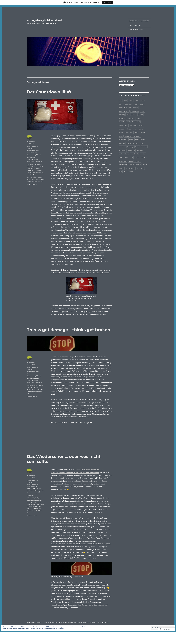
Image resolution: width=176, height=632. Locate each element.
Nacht (137, 139)
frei (128, 115)
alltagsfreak (31, 141)
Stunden (42, 179)
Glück (141, 125)
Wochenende (130, 168)
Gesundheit (38, 170)
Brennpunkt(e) (135, 25)
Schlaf (137, 147)
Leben (38, 504)
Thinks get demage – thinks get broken (68, 329)
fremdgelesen (40, 491)
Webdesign (31, 511)
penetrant (30, 177)
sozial (121, 154)
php (35, 506)
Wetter (138, 164)
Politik (135, 143)
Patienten (36, 175)
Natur (29, 391)
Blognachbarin (66, 599)
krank (34, 173)
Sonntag (140, 150)
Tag (120, 157)
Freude (140, 115)
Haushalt (122, 129)
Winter (145, 164)
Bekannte (128, 104)
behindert (38, 164)
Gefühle (37, 168)
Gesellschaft (136, 122)
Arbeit (33, 385)
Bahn (121, 104)
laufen (40, 389)
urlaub (29, 394)
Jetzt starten (107, 2)
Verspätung (123, 164)
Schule (40, 506)
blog (28, 166)
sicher (36, 179)
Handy (29, 173)
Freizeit (133, 115)
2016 (125, 100)
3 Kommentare (32, 396)
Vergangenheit (37, 508)
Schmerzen (38, 177)
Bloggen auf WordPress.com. (53, 622)
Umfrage (144, 157)
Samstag (130, 147)
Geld (128, 122)
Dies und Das (123, 111)
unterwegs (38, 161)
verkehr (137, 161)
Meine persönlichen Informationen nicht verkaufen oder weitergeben (85, 622)
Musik (131, 139)
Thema (126, 157)
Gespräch (30, 170)
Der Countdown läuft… (51, 91)
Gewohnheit (133, 125)
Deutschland (133, 107)
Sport (37, 378)
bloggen (141, 104)
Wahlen (131, 164)
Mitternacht (123, 139)
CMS (32, 498)
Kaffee (121, 132)
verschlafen (31, 181)
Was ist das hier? (136, 30)
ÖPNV (131, 172)
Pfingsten (34, 391)
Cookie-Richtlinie (58, 628)
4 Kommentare (32, 516)
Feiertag (122, 115)
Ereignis (38, 498)
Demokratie (123, 107)
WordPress (38, 511)
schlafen (144, 147)
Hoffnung (30, 389)
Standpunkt (135, 154)
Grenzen (35, 387)
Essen (143, 111)
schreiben (122, 150)
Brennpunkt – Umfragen (139, 21)
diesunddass (31, 155)
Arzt (32, 164)
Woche (121, 168)
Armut (143, 100)
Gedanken (30, 168)
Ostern (129, 143)
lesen (42, 504)
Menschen (39, 173)
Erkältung (30, 500)
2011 (120, 100)
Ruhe (141, 143)
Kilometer (128, 132)
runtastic (122, 147)
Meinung (128, 136)
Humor (141, 129)
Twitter (137, 157)
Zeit (41, 181)
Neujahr (122, 143)
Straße (143, 154)
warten (37, 181)
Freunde (122, 118)
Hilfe (135, 129)
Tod (131, 157)
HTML (29, 504)
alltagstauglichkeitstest (44, 20)
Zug (125, 172)
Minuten (30, 175)
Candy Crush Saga (37, 166)
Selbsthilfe (30, 179)
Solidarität (131, 150)
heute (129, 129)
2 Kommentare (32, 184)
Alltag (29, 164)
